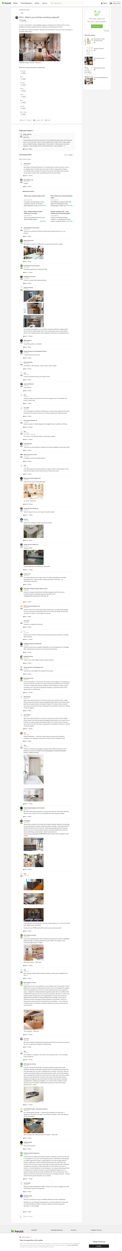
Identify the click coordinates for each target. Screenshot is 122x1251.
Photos (15, 3)
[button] (48, 142)
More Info (38, 62)
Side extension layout (99, 68)
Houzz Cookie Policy (72, 1245)
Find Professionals (26, 3)
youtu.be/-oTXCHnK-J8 (41, 596)
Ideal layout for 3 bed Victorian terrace (99, 39)
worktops (44, 1199)
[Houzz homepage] (6, 3)
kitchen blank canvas (99, 58)
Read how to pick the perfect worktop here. (32, 67)
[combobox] (67, 3)
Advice (44, 3)
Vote (24, 73)
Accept (99, 1246)
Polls (22, 13)
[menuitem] (16, 3)
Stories (37, 3)
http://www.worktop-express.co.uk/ (46, 592)
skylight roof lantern (99, 48)
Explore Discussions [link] (24, 9)
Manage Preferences (99, 1242)
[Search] (52, 3)
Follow (48, 120)
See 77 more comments (25, 159)
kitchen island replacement (101, 77)
